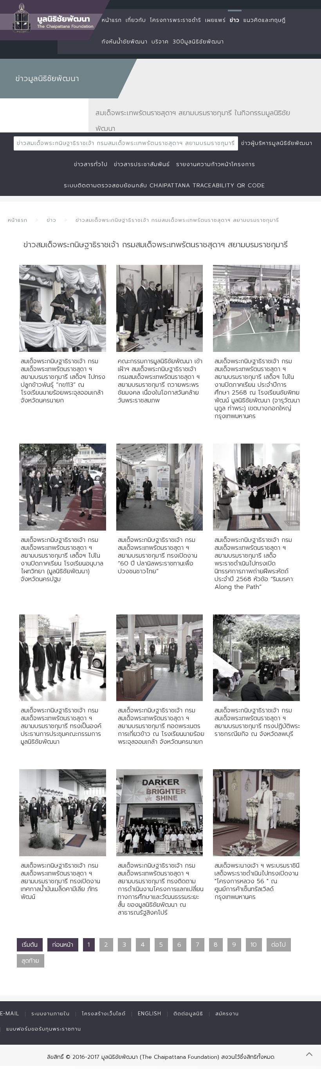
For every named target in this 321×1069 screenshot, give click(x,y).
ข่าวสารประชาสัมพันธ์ (142, 164)
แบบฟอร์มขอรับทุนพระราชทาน (43, 1029)
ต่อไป (278, 944)
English (149, 1013)
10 (254, 944)
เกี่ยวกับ (136, 20)
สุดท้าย (30, 961)
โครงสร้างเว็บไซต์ (104, 1013)
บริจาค (160, 42)
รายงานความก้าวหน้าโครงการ (215, 164)
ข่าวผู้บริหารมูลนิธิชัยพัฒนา (276, 143)
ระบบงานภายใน (50, 1013)
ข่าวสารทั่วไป (91, 164)
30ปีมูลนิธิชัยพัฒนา (198, 42)
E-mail (9, 1013)
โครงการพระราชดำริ (175, 20)
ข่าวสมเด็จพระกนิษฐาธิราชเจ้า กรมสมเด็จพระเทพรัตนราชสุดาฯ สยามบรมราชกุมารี (126, 143)
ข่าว (235, 20)
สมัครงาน (227, 1013)
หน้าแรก (112, 20)
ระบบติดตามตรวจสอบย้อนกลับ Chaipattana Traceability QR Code (164, 185)
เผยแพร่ (215, 20)
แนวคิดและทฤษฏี (264, 20)
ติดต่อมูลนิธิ (188, 1013)
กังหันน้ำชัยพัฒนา (125, 42)
